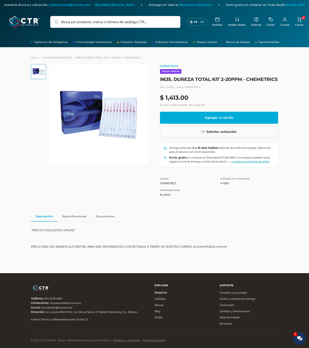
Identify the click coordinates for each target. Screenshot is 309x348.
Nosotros (160, 292)
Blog (157, 311)
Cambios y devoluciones (235, 311)
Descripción (44, 216)
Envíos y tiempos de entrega (237, 299)
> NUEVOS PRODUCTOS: (57, 57)
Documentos (105, 216)
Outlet (271, 24)
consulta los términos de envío (250, 161)
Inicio (34, 57)
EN (202, 21)
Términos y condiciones (126, 340)
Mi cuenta (226, 323)
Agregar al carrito (219, 118)
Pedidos (217, 24)
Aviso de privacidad (153, 340)
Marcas (159, 305)
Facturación (227, 305)
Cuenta (284, 24)
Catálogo (160, 299)
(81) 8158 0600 (53, 298)
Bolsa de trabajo (230, 317)
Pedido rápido (237, 24)
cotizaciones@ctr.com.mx (65, 303)
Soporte (256, 24)
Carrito (299, 21)
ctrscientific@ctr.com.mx (57, 307)
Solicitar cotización (221, 132)
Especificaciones (74, 216)
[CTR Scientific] (24, 22)
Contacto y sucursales (233, 292)
